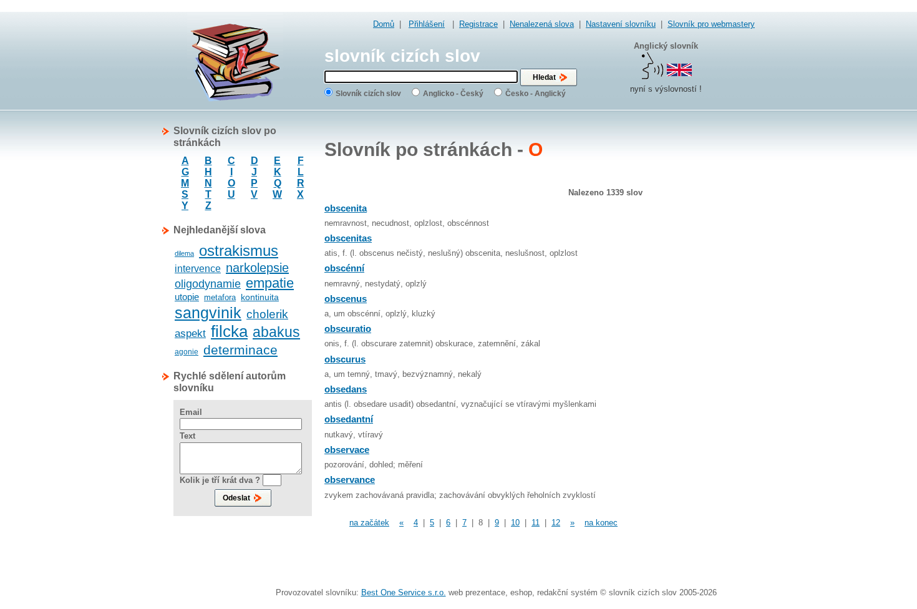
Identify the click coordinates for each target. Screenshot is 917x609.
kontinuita (260, 297)
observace (346, 449)
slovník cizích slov (402, 56)
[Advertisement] (705, 312)
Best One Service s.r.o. (403, 592)
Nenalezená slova (542, 24)
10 (515, 522)
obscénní (344, 268)
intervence (198, 268)
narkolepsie (257, 268)
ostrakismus (238, 250)
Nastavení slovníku (621, 24)
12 (555, 522)
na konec (601, 522)
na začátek (369, 522)
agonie (186, 352)
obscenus (345, 298)
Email (191, 412)
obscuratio (347, 328)
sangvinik (208, 312)
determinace (240, 350)
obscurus (345, 359)
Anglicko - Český (453, 93)
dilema (184, 253)
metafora (220, 297)
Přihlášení (427, 24)
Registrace (478, 24)
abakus (276, 332)
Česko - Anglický (535, 93)
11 (535, 522)
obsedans (345, 389)
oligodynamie (208, 284)
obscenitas (348, 238)
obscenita (345, 208)
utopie (187, 296)
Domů (383, 24)
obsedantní (348, 419)
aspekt (190, 333)
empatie (270, 283)
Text (187, 436)
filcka (229, 331)
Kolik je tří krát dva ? (220, 480)
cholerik (267, 314)
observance (349, 479)
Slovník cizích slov (368, 93)
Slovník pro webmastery (711, 24)
